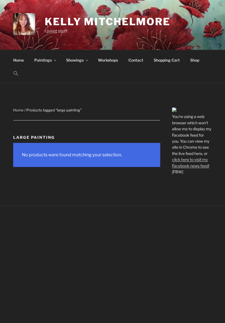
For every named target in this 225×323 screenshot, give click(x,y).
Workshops (108, 60)
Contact (135, 60)
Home (18, 60)
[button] (221, 5)
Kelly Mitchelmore (107, 22)
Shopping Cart (167, 60)
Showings (75, 60)
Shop (194, 60)
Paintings (43, 60)
